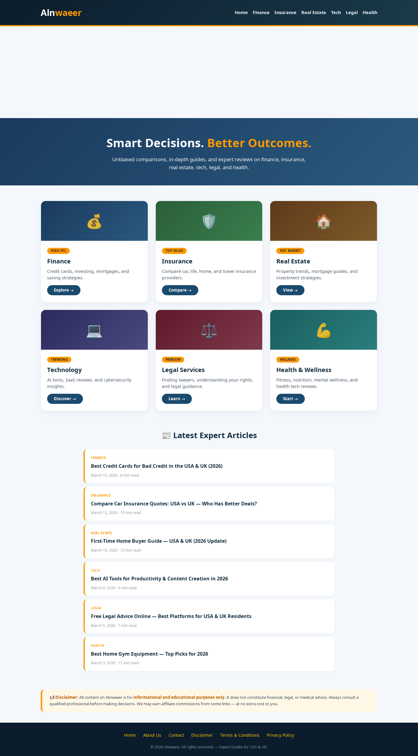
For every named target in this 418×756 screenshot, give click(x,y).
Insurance (285, 12)
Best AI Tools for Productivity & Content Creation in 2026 (159, 578)
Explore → (64, 290)
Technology (64, 370)
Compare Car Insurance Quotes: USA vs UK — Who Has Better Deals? (174, 503)
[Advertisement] (209, 72)
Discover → (65, 398)
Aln (61, 12)
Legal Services (183, 370)
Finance (261, 12)
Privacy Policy (280, 735)
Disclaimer (202, 735)
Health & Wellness (303, 370)
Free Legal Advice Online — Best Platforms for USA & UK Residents (171, 616)
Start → (290, 398)
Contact (176, 735)
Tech (336, 12)
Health (370, 12)
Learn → (177, 398)
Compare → (180, 290)
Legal (352, 12)
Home (241, 12)
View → (290, 290)
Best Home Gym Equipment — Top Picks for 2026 (149, 653)
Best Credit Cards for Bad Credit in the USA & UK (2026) (156, 466)
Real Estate (313, 12)
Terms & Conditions (239, 735)
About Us (152, 735)
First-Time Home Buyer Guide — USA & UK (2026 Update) (158, 541)
